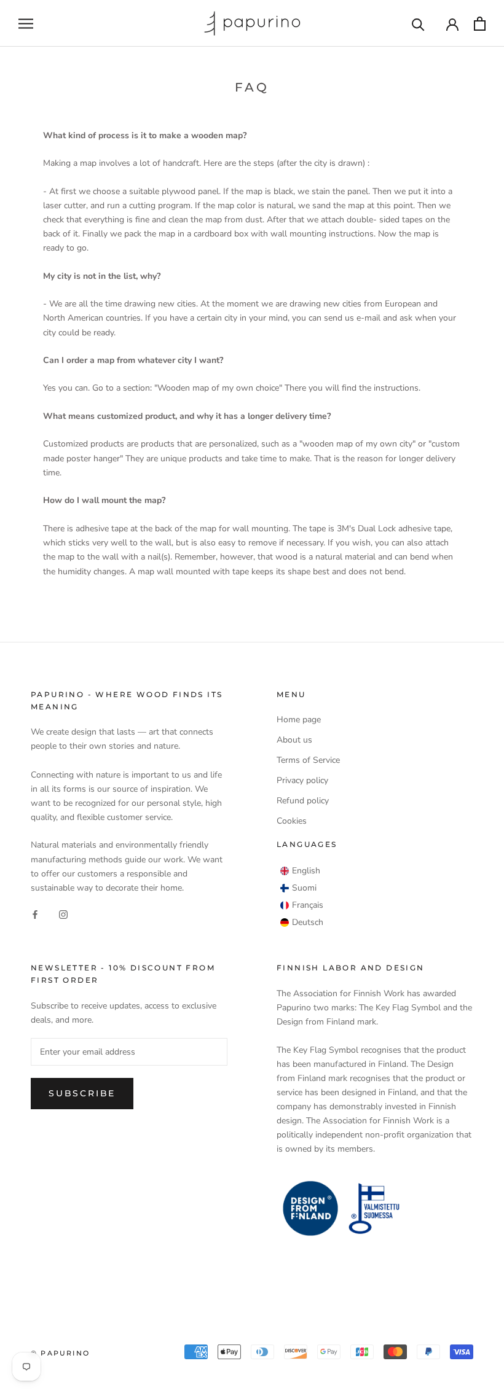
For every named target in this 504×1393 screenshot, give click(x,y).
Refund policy (303, 800)
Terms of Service (308, 760)
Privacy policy (302, 780)
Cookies (292, 821)
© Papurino (60, 1353)
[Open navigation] (25, 23)
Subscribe (82, 1093)
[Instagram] (63, 914)
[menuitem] (300, 871)
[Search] (418, 23)
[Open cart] (480, 24)
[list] (302, 896)
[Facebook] (35, 914)
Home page (299, 719)
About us (294, 740)
